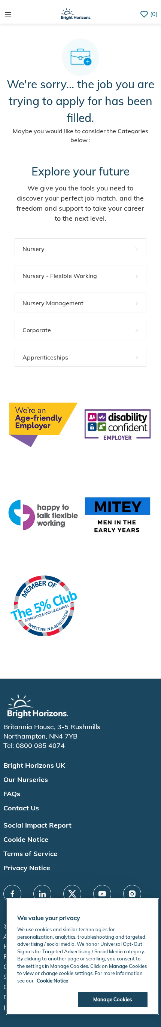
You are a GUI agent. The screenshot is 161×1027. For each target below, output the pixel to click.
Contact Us (21, 808)
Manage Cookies (112, 999)
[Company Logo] (76, 13)
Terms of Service (30, 853)
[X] (72, 894)
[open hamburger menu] (7, 14)
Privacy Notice (26, 868)
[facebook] (12, 894)
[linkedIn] (42, 894)
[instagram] (132, 894)
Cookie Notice (25, 839)
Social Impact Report (37, 825)
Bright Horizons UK (34, 765)
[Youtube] (102, 894)
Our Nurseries (25, 779)
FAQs (11, 793)
